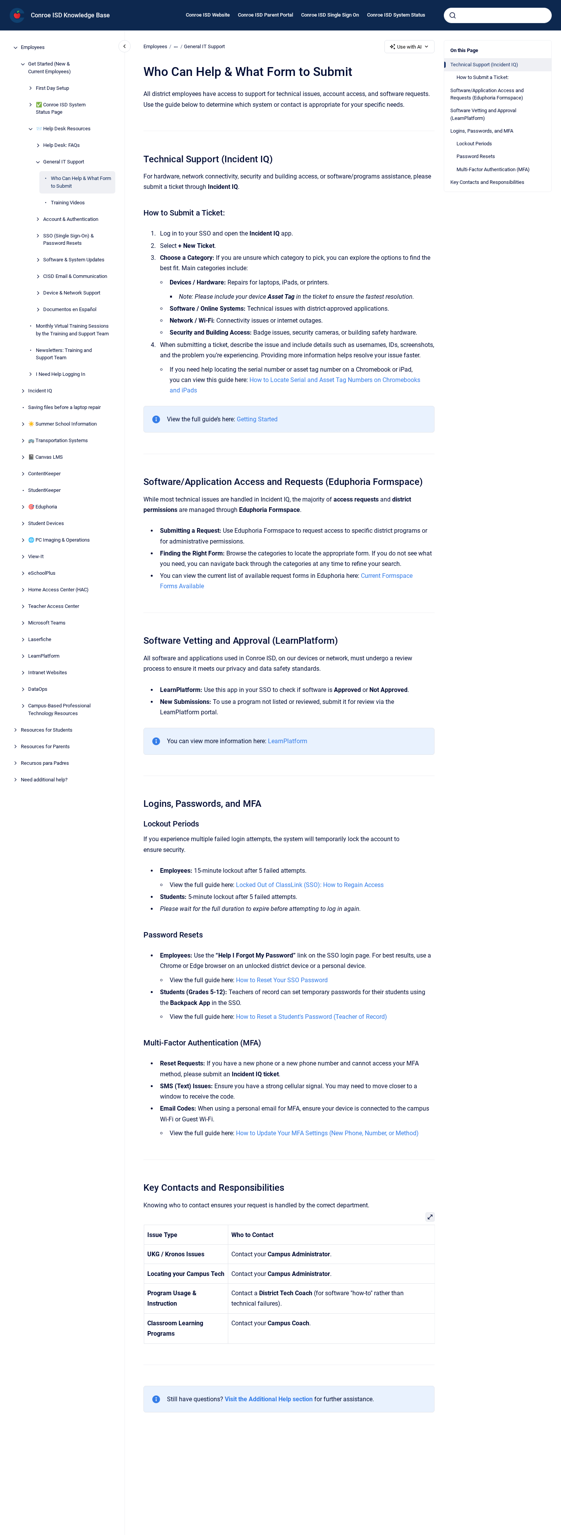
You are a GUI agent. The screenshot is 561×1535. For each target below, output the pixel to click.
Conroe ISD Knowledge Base (70, 15)
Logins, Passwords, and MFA (481, 131)
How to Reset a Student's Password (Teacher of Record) (311, 1016)
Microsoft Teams (47, 623)
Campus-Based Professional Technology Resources (59, 710)
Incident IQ (40, 391)
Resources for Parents (45, 746)
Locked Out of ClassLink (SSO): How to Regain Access (310, 885)
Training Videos (68, 202)
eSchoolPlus (42, 573)
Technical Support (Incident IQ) (484, 64)
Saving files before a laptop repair (64, 408)
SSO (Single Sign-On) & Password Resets (68, 239)
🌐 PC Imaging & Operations (59, 540)
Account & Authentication (70, 219)
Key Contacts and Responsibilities (487, 182)
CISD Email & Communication (75, 276)
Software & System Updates (73, 260)
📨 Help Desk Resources (63, 129)
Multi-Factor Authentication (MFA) (493, 169)
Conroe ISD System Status (396, 15)
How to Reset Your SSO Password (282, 980)
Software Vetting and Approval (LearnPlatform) (483, 114)
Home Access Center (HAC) (58, 590)
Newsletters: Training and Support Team (64, 354)
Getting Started (257, 419)
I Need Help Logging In (60, 374)
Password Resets (476, 156)
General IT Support (63, 162)
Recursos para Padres (45, 763)
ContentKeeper (44, 474)
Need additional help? (44, 780)
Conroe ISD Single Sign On (330, 15)
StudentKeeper (44, 490)
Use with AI (409, 47)
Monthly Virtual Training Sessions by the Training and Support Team (72, 330)
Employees (33, 47)
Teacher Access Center (53, 606)
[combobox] (497, 15)
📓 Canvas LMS (45, 457)
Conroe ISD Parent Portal (265, 15)
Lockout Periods (474, 143)
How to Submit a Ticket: (483, 77)
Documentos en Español (69, 310)
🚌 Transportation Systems (58, 441)
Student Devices (46, 524)
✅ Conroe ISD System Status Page (61, 108)
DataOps (37, 689)
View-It (36, 557)
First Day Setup (52, 88)
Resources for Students (46, 730)
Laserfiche (39, 640)
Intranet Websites (47, 673)
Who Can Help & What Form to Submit (81, 182)
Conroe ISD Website (208, 15)
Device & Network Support (71, 293)
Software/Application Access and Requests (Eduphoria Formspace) (487, 94)
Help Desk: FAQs (61, 145)
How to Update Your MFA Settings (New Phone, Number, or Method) (327, 1133)
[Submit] (452, 15)
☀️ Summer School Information (62, 424)
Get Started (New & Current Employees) (49, 68)
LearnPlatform (43, 656)
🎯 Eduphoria (42, 507)
